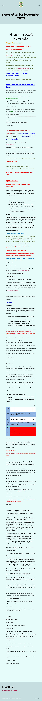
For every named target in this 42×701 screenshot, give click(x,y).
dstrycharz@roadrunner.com (23, 68)
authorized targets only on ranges (9, 690)
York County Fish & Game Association (14, 698)
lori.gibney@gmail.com (11, 55)
